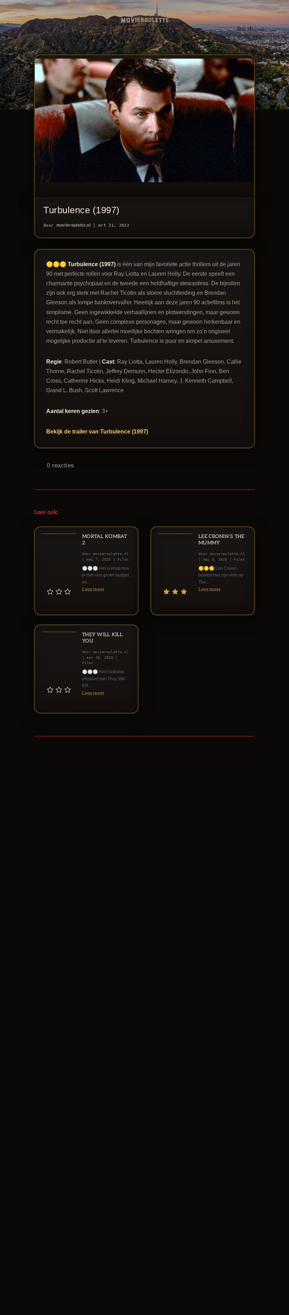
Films (123, 559)
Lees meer (93, 589)
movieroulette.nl (73, 225)
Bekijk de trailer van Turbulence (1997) (97, 432)
